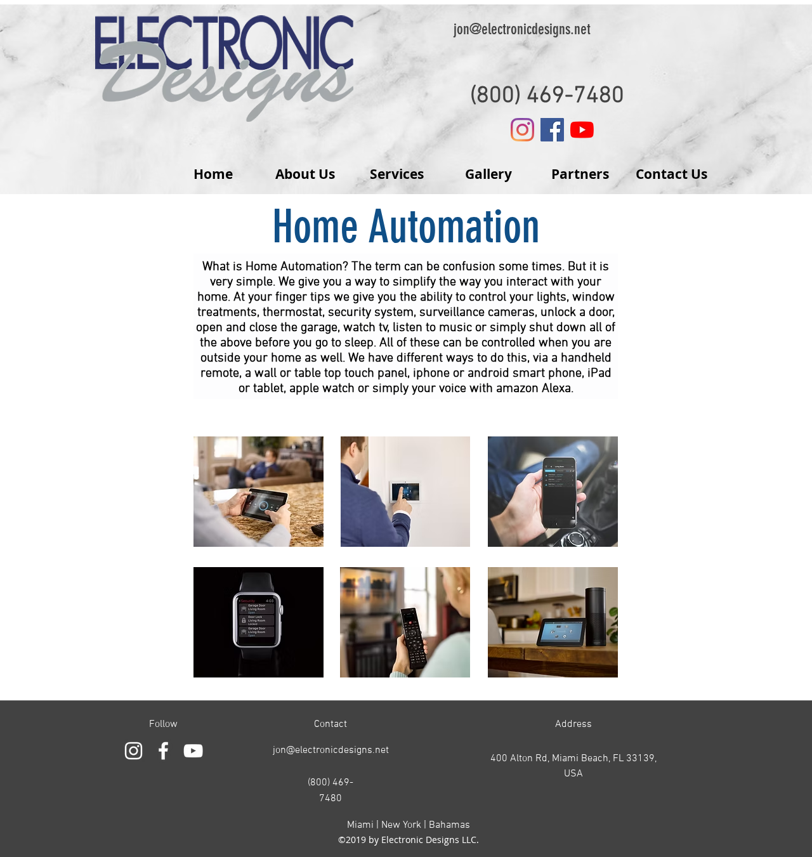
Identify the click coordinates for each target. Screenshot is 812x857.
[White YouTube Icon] (193, 750)
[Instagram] (522, 129)
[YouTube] (582, 129)
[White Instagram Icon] (133, 750)
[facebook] (163, 750)
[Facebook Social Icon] (552, 129)
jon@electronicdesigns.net (522, 29)
